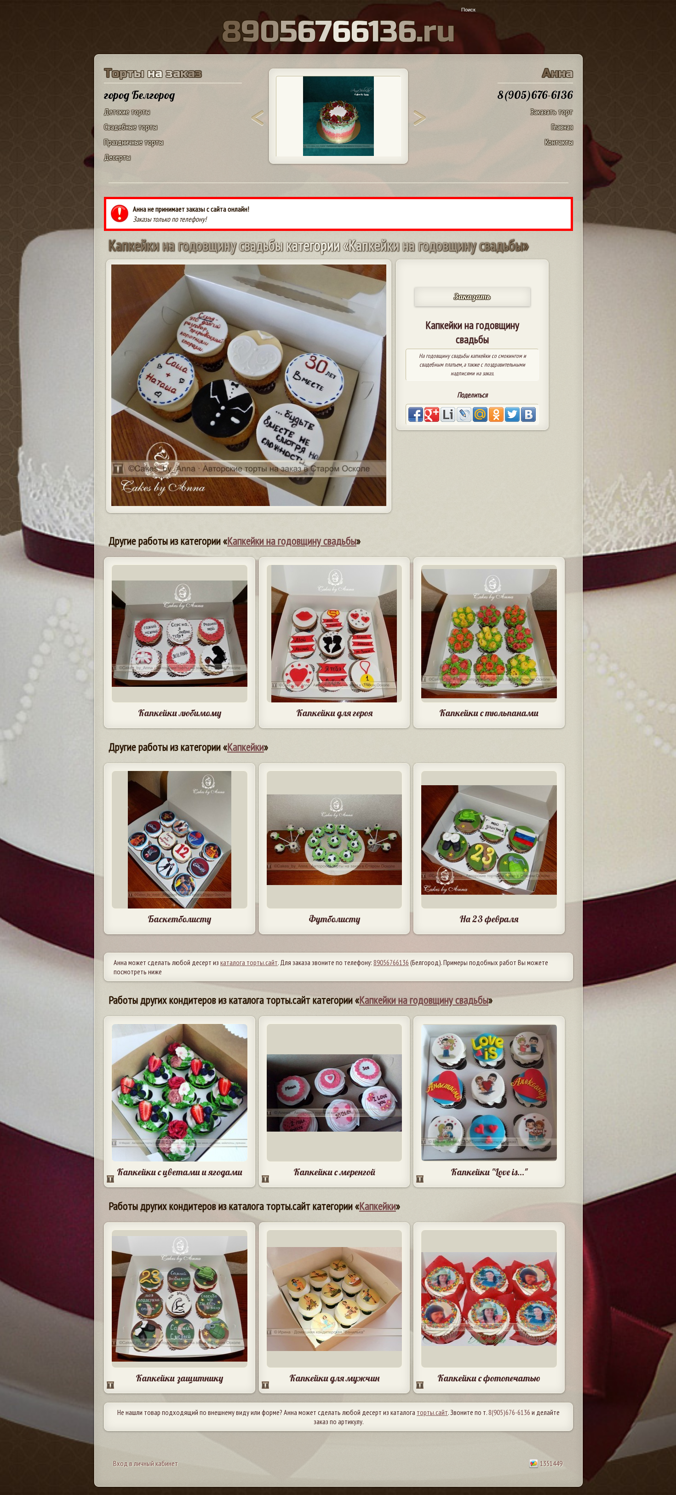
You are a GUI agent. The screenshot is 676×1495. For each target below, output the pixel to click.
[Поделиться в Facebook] (415, 414)
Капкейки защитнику (179, 1378)
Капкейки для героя (334, 713)
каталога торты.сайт (249, 962)
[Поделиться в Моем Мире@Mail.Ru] (480, 414)
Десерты (117, 157)
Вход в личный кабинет (145, 1463)
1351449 (550, 1463)
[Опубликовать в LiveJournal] (464, 414)
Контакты (559, 142)
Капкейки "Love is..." (489, 1172)
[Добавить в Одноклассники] (496, 414)
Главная (562, 126)
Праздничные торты (133, 142)
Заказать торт (551, 111)
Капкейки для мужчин (334, 1378)
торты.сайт (432, 1412)
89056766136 (391, 962)
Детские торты (127, 111)
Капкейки (245, 747)
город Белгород (139, 95)
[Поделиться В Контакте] (528, 414)
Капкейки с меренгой (334, 1172)
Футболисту (334, 919)
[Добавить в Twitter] (512, 414)
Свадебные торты (130, 126)
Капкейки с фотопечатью (488, 1378)
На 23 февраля (488, 919)
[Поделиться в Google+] (431, 414)
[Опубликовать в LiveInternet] (448, 414)
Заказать (472, 296)
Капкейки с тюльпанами (489, 713)
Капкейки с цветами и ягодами (179, 1172)
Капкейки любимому (179, 713)
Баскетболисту (179, 919)
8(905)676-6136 (509, 1412)
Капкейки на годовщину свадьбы (291, 541)
